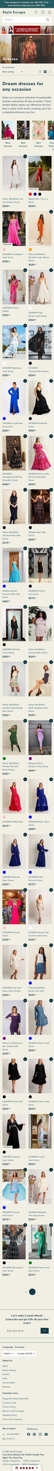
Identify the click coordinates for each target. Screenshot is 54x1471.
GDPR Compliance (31, 1461)
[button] (27, 1468)
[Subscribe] (45, 1331)
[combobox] (27, 20)
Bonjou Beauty (9, 1370)
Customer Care (9, 1403)
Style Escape (13, 12)
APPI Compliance (30, 1464)
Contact (6, 1374)
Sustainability (8, 1383)
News (4, 1378)
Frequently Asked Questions (15, 1399)
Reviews (6, 1387)
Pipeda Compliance (11, 1461)
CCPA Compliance (10, 1464)
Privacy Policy (9, 1407)
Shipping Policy (9, 1415)
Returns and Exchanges (13, 1411)
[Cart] (42, 12)
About (5, 1366)
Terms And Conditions (12, 1419)
